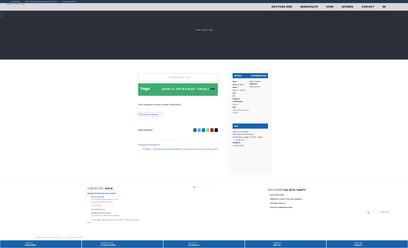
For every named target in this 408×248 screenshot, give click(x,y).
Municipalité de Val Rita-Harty (49, 237)
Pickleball (147, 149)
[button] (395, 7)
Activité (235, 104)
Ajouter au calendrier (150, 114)
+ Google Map (239, 140)
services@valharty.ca (98, 209)
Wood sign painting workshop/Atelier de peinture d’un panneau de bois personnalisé (185, 149)
